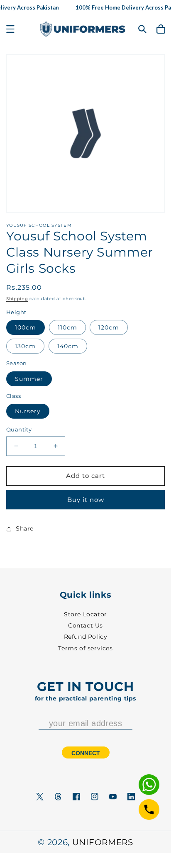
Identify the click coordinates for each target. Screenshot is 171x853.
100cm (25, 327)
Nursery (28, 411)
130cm (25, 346)
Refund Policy (85, 636)
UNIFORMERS (102, 842)
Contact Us (85, 625)
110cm (67, 327)
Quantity (19, 429)
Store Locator (85, 614)
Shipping (17, 298)
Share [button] (25, 528)
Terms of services (85, 648)
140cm (67, 346)
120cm (108, 327)
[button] (10, 29)
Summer (29, 379)
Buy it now (85, 500)
